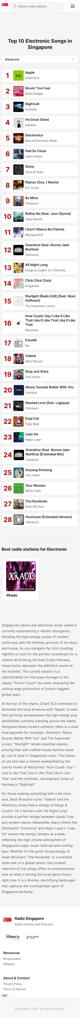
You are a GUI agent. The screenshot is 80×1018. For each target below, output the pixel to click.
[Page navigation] (73, 6)
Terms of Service (14, 989)
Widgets (8, 964)
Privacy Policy (12, 984)
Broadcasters (12, 958)
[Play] (18, 75)
